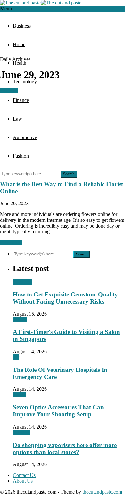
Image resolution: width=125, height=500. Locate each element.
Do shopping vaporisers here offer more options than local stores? (65, 448)
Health (19, 63)
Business (22, 26)
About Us (23, 481)
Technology (25, 81)
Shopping (22, 282)
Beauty (20, 319)
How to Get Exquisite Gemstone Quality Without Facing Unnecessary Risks (65, 298)
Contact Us (24, 475)
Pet (16, 357)
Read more (11, 242)
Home (19, 44)
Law (17, 118)
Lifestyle (21, 432)
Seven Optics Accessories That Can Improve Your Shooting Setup (58, 411)
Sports (19, 394)
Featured (9, 90)
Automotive (25, 137)
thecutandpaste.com (102, 492)
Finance (21, 100)
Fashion (21, 156)
